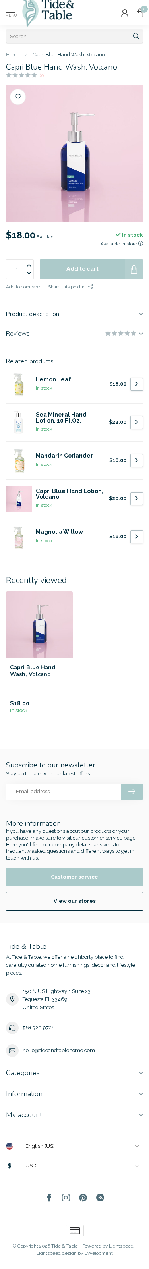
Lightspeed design (56, 1253)
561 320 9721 (38, 1028)
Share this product (68, 287)
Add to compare (23, 287)
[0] (140, 13)
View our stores (75, 901)
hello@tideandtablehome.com (59, 1050)
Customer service (74, 877)
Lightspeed (121, 1246)
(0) (42, 75)
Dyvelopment (98, 1253)
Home (12, 55)
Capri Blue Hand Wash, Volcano (69, 55)
